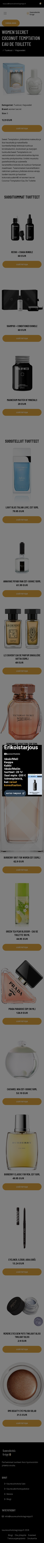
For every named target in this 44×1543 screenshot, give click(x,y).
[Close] (3, 746)
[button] (15, 793)
